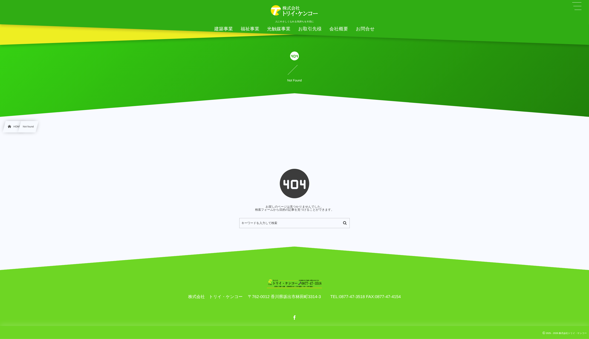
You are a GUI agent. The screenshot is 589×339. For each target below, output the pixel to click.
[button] (577, 6)
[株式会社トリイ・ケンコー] (294, 11)
